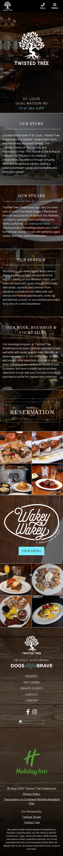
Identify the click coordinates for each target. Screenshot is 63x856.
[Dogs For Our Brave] (31, 666)
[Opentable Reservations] (31, 410)
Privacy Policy (31, 794)
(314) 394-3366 (31, 108)
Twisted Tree (32, 822)
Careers (31, 700)
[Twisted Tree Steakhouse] (7, 6)
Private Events (31, 688)
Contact (31, 694)
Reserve (31, 676)
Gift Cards (32, 682)
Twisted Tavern (31, 817)
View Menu (31, 551)
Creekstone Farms (39, 223)
